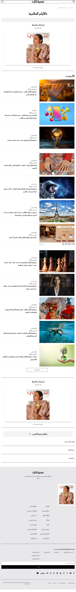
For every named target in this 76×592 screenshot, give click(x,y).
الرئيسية (71, 8)
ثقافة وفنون (34, 87)
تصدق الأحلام (71, 450)
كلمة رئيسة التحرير (39, 434)
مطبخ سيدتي (45, 511)
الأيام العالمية (61, 8)
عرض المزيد (37, 370)
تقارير (47, 525)
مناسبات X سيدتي (32, 511)
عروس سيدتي (45, 529)
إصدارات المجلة (38, 25)
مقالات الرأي (45, 515)
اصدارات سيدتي (44, 534)
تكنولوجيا (34, 111)
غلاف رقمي (33, 534)
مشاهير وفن (56, 552)
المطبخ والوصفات (35, 556)
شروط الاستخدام (71, 583)
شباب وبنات (34, 184)
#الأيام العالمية (38, 14)
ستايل (47, 520)
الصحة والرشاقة (35, 552)
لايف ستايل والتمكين (68, 552)
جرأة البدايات (71, 458)
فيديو (47, 506)
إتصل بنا (49, 583)
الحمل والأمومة (35, 559)
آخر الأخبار (34, 538)
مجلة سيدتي (33, 506)
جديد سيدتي (33, 520)
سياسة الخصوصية (62, 583)
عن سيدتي (34, 515)
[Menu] (74, 2)
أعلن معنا (55, 583)
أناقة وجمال (46, 552)
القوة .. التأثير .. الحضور (69, 442)
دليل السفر (46, 538)
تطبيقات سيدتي (32, 529)
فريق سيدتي (33, 525)
